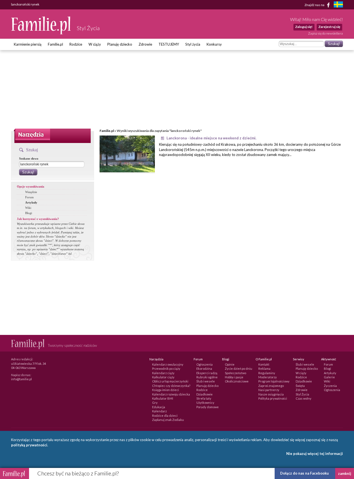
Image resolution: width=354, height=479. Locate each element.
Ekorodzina (204, 368)
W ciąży (94, 44)
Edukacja (158, 407)
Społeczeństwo (235, 373)
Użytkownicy (205, 402)
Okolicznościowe (237, 381)
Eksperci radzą (206, 373)
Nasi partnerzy (268, 390)
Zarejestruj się (329, 27)
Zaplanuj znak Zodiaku (168, 419)
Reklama (264, 368)
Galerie (329, 377)
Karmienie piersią (27, 44)
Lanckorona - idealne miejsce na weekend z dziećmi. (211, 138)
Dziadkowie (204, 394)
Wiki (28, 207)
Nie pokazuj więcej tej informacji (314, 453)
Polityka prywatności (272, 398)
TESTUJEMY (168, 44)
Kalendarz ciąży (163, 373)
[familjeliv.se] (338, 5)
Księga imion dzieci (165, 390)
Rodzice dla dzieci (165, 415)
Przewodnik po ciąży (166, 368)
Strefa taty (203, 398)
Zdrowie (145, 44)
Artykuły (31, 202)
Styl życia (192, 44)
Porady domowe (207, 407)
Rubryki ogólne (207, 377)
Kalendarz (159, 411)
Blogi (28, 213)
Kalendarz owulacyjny (167, 364)
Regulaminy (266, 373)
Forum (29, 197)
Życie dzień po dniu (238, 368)
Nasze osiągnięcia (271, 394)
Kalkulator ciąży (163, 377)
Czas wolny (303, 398)
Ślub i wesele (205, 381)
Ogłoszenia (204, 364)
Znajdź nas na (314, 4)
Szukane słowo (28, 158)
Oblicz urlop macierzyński (170, 381)
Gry (155, 402)
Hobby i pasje (234, 377)
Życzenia (330, 385)
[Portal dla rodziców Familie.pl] (41, 33)
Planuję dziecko (119, 44)
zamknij (344, 473)
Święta (300, 385)
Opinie (230, 364)
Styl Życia (302, 394)
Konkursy (214, 44)
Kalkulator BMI (162, 398)
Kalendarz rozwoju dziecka (171, 394)
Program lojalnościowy (274, 381)
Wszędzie (31, 192)
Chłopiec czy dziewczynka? (171, 385)
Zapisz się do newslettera (325, 33)
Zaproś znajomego (271, 385)
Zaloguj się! (304, 27)
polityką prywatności (29, 445)
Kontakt (263, 364)
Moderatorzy (267, 377)
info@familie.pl (21, 379)
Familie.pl (55, 44)
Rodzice (75, 44)
